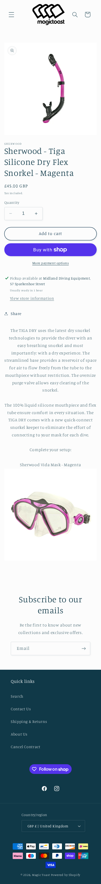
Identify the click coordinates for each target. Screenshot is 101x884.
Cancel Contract (25, 746)
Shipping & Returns (29, 721)
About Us (19, 734)
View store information (32, 298)
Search (17, 696)
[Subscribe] (84, 648)
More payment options (50, 263)
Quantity (11, 202)
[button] (11, 14)
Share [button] (16, 313)
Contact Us (21, 709)
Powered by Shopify (65, 875)
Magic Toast (41, 875)
